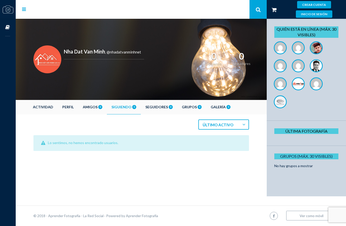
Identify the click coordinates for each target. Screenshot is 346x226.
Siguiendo (123, 107)
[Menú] (24, 9)
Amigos (92, 107)
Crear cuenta (314, 5)
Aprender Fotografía (142, 216)
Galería (220, 107)
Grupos (191, 107)
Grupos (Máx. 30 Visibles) (306, 156)
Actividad (43, 107)
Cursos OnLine (8, 27)
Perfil (68, 107)
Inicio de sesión (314, 14)
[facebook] (274, 216)
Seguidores (158, 107)
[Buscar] (258, 9)
